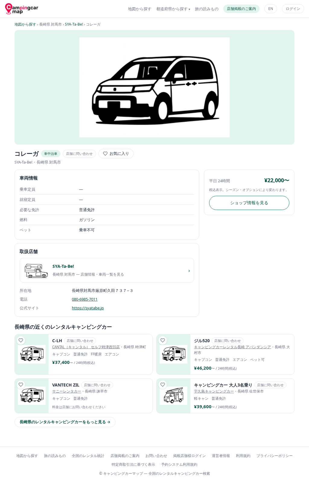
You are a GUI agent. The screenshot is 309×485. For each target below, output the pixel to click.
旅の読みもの (206, 8)
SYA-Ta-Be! (74, 24)
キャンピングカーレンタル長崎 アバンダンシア (232, 347)
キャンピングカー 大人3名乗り (223, 385)
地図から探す (139, 8)
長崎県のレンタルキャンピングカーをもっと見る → (65, 421)
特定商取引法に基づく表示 (133, 464)
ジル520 (202, 340)
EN (270, 8)
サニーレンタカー (66, 391)
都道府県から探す (172, 8)
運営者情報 (221, 455)
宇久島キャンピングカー (214, 391)
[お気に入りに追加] (21, 340)
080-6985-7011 (84, 299)
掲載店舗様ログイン (189, 455)
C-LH (57, 340)
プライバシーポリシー (274, 455)
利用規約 (243, 455)
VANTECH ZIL (65, 385)
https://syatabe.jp (88, 308)
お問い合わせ (156, 455)
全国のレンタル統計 (88, 455)
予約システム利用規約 (179, 464)
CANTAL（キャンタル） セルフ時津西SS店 (86, 347)
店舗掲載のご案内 (241, 8)
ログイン (293, 8)
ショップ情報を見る (249, 202)
